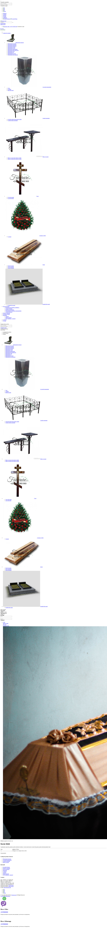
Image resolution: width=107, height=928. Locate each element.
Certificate (5, 17)
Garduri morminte (46, 118)
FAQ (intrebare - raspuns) (10, 318)
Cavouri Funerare (8, 312)
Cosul (4, 320)
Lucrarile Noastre (6, 314)
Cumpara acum (3, 327)
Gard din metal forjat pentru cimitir (14, 119)
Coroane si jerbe (42, 235)
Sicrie (44, 264)
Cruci (37, 196)
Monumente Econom (12, 43)
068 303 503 (2, 24)
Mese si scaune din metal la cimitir (14, 157)
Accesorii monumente (47, 87)
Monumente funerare (20, 42)
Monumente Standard (12, 44)
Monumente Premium (12, 45)
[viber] (6, 26)
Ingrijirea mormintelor (9, 309)
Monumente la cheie (12, 53)
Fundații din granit (46, 304)
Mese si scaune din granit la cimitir (14, 159)
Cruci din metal (11, 197)
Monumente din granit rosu (13, 50)
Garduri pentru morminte (13, 120)
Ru (3, 28)
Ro (1, 28)
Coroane (9, 236)
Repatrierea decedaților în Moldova (12, 307)
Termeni (4, 15)
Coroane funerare (8, 308)
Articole (7, 316)
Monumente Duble (11, 47)
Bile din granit (10, 90)
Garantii (4, 16)
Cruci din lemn (11, 198)
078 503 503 (2, 23)
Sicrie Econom (11, 265)
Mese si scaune (45, 156)
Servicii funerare (6, 306)
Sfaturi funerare (8, 317)
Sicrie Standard (11, 266)
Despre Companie (6, 313)
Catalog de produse (7, 33)
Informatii (5, 315)
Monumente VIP (11, 51)
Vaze (9, 88)
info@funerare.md (7, 887)
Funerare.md (13, 895)
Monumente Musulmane (12, 49)
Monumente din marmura (13, 54)
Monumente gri (11, 52)
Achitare (4, 14)
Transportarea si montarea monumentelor (13, 310)
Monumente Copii (11, 48)
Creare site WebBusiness (5, 896)
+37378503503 (4, 912)
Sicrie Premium (11, 268)
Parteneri (4, 13)
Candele (9, 89)
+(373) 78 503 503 (13, 26)
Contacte (4, 319)
